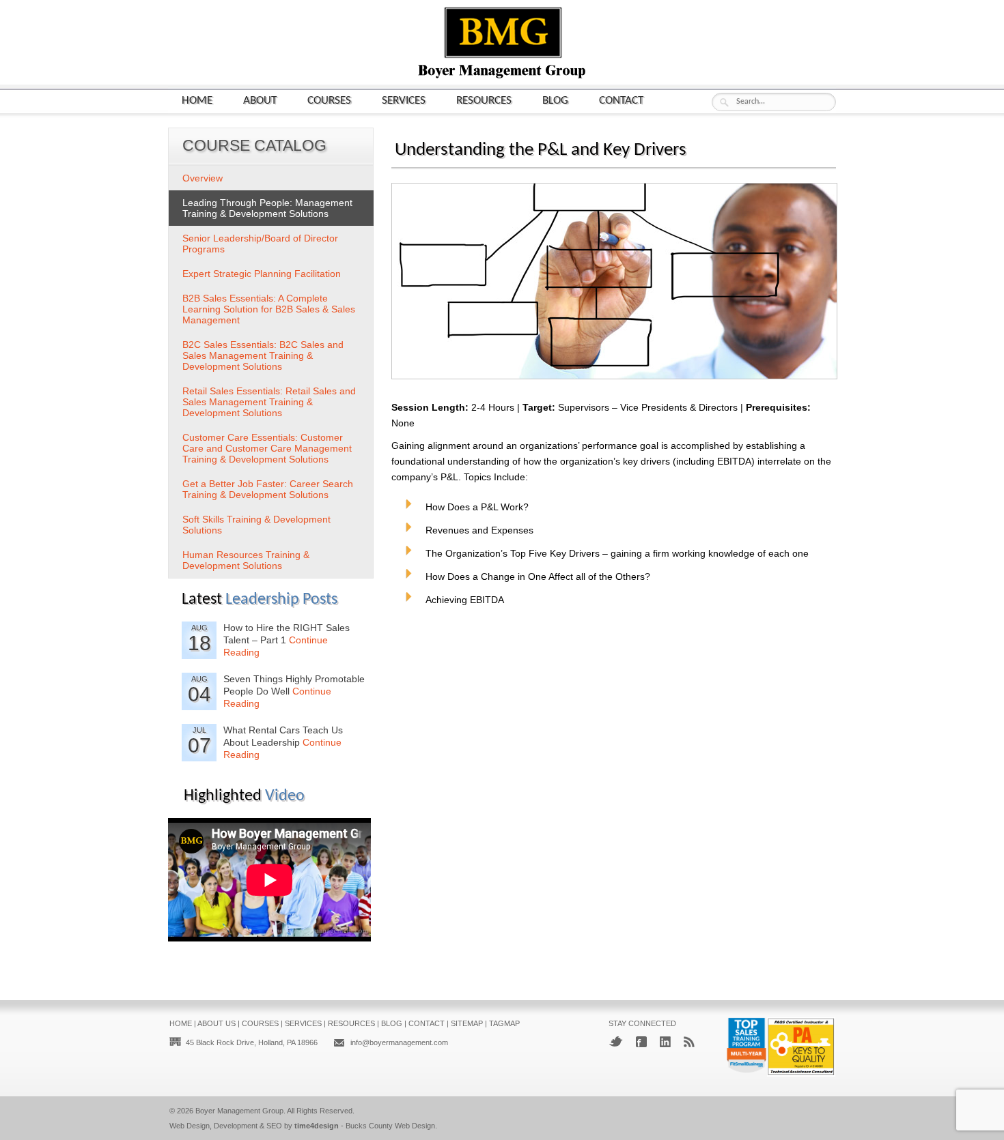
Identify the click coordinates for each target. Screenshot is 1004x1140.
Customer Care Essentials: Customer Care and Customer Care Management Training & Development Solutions (267, 448)
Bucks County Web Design (390, 1126)
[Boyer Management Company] (502, 77)
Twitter (616, 1041)
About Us (216, 1023)
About (260, 100)
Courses (329, 100)
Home (197, 100)
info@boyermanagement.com (399, 1042)
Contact (621, 100)
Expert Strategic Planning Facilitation (261, 273)
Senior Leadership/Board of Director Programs (260, 243)
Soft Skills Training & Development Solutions (256, 525)
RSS (689, 1041)
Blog (555, 100)
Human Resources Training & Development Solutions (245, 560)
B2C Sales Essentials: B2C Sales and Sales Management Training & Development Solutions (263, 355)
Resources (484, 100)
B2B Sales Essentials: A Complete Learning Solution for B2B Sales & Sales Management (268, 309)
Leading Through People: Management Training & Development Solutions (267, 208)
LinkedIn (665, 1041)
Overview (202, 178)
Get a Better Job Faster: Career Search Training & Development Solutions (267, 489)
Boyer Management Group (239, 1111)
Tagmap (504, 1023)
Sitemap (467, 1023)
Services (404, 100)
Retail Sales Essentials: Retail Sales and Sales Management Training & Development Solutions (269, 401)
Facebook (641, 1041)
